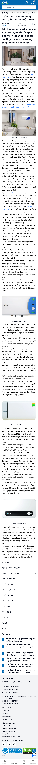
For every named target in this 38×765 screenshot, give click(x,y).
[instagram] (14, 744)
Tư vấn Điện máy (7, 595)
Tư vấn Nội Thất (7, 601)
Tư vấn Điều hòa (7, 584)
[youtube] (9, 744)
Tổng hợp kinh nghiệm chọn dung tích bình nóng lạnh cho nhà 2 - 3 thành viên (21, 660)
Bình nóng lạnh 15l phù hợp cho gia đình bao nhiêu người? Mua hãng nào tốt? (20, 665)
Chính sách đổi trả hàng (9, 728)
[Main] (5, 2)
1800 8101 (7, 686)
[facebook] (3, 744)
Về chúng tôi (5, 710)
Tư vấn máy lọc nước (9, 590)
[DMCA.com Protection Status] (29, 750)
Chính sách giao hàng (8, 723)
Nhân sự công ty (6, 716)
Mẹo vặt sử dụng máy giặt (11, 568)
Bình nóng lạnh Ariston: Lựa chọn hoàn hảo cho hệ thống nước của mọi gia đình (21, 671)
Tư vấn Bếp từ (6, 606)
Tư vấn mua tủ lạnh (8, 579)
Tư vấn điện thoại (8, 612)
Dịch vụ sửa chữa (7, 734)
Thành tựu (5, 713)
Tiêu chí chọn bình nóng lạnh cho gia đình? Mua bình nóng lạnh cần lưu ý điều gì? (20, 647)
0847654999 (15, 686)
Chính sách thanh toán (9, 726)
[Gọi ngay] (34, 751)
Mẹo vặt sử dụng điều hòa (11, 573)
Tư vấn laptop (6, 617)
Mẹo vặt (4, 623)
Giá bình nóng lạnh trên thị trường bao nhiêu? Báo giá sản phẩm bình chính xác (20, 654)
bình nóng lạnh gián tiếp (20, 107)
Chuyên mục (6, 562)
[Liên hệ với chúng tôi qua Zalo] (34, 755)
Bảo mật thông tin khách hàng (11, 736)
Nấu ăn (4, 628)
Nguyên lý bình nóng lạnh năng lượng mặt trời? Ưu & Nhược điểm (20, 640)
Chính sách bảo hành (8, 731)
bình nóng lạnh (18, 193)
